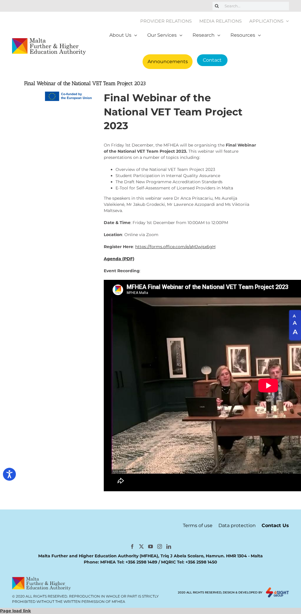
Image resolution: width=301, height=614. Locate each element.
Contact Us (275, 525)
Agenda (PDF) (119, 258)
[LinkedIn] (168, 546)
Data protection (237, 525)
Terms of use (198, 525)
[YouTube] (150, 546)
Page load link (15, 610)
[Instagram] (159, 546)
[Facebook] (132, 546)
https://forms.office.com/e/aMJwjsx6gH (175, 246)
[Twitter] (141, 546)
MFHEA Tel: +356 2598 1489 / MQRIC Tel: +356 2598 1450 (158, 562)
